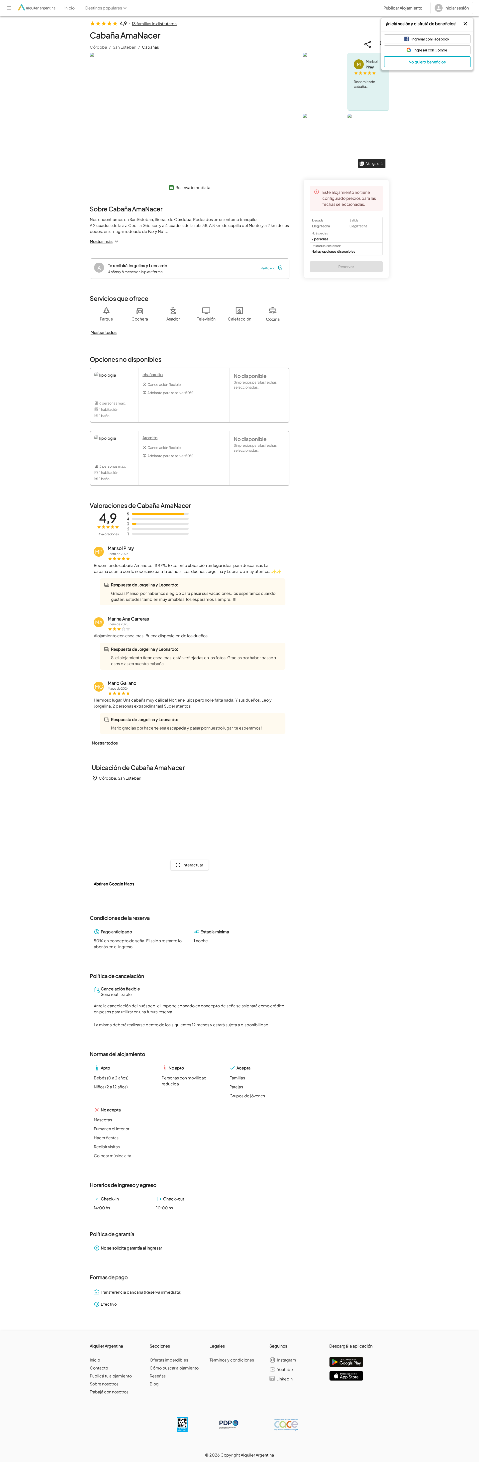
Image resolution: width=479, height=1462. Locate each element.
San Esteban (124, 47)
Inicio (95, 1359)
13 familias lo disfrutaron (154, 23)
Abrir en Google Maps (114, 883)
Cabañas (150, 47)
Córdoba (98, 47)
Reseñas (158, 1375)
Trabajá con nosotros (109, 1391)
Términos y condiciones (232, 1359)
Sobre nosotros (104, 1383)
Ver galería (374, 163)
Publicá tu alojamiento (111, 1375)
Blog (154, 1383)
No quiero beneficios (427, 61)
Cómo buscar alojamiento (174, 1367)
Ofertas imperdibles (169, 1359)
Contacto (99, 1367)
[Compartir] (367, 44)
